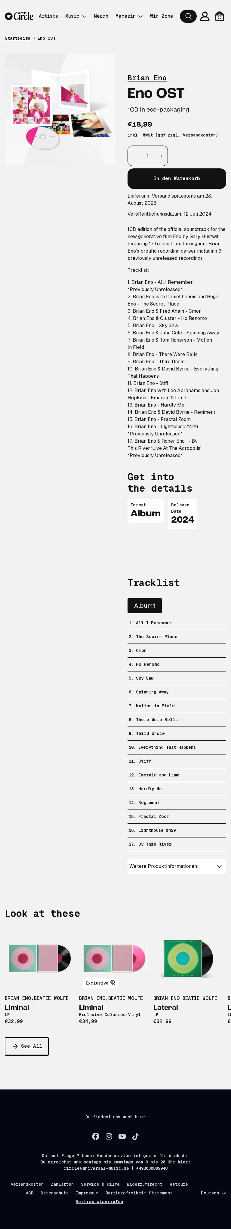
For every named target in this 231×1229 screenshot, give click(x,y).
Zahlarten (62, 1184)
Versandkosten (199, 135)
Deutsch (210, 1193)
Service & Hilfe (100, 1184)
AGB (29, 1193)
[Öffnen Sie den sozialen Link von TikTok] (135, 1136)
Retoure (179, 1184)
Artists (48, 16)
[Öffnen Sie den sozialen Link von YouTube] (122, 1136)
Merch (101, 16)
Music (72, 16)
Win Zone (161, 16)
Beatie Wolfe (51, 998)
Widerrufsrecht (144, 1184)
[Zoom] (60, 109)
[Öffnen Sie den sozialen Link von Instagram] (109, 1136)
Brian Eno (147, 78)
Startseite (17, 38)
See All (31, 1046)
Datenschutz (55, 1193)
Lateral (165, 1008)
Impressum (87, 1193)
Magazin (126, 16)
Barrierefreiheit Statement (139, 1193)
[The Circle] (19, 16)
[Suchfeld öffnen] (188, 16)
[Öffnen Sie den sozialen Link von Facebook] (95, 1136)
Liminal (17, 1008)
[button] (176, 866)
